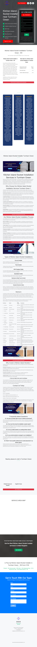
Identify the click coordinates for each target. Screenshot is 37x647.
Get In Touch (8, 41)
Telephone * (13, 590)
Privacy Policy (18, 623)
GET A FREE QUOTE (18, 489)
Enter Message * (13, 598)
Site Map (18, 624)
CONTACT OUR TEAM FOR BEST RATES (18, 242)
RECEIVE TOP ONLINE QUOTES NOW (18, 214)
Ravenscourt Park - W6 (14, 569)
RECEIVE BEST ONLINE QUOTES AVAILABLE (18, 82)
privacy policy (31, 39)
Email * (12, 586)
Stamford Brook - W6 (23, 569)
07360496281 (22, 3)
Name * (12, 582)
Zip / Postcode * (13, 594)
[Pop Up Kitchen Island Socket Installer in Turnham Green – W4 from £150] (18, 618)
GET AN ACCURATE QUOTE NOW (18, 360)
